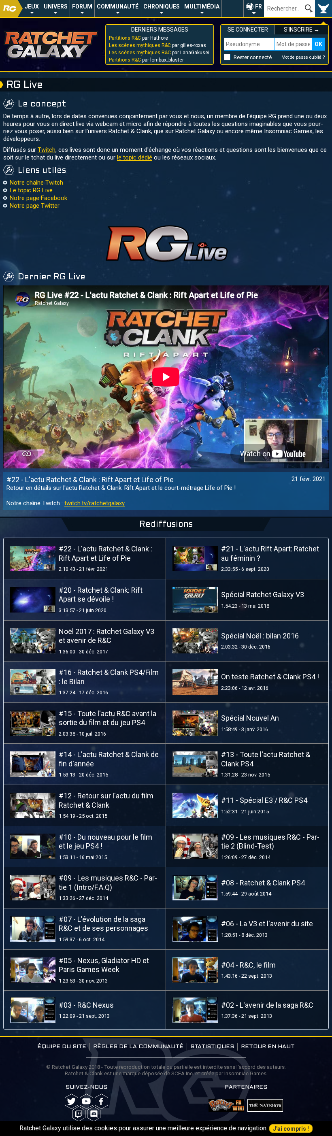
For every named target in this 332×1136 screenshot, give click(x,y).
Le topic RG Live (31, 190)
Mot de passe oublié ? (303, 57)
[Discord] (93, 1114)
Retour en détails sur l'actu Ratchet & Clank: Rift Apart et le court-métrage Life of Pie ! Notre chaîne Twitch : (121, 495)
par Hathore (138, 38)
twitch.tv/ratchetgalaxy (94, 503)
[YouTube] (86, 1101)
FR (258, 6)
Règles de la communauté (138, 1046)
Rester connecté (253, 57)
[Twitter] (71, 1101)
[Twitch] (78, 1114)
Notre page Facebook (38, 198)
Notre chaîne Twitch (36, 182)
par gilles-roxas (157, 45)
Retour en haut (268, 1046)
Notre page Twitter (35, 205)
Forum (82, 6)
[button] (253, 8)
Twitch (46, 149)
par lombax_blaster (146, 60)
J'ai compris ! (291, 1128)
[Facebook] (101, 1101)
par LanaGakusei (159, 52)
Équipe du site (61, 1046)
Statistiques (212, 1046)
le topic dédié (134, 157)
